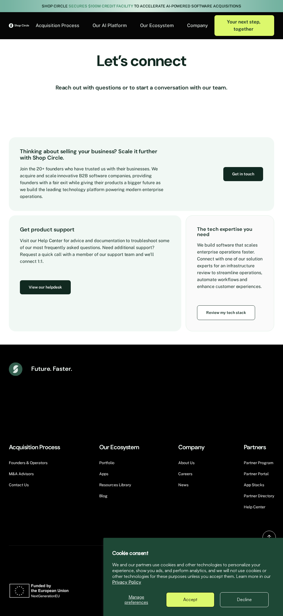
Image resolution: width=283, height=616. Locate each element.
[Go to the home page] (19, 25)
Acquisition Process (57, 25)
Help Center (254, 507)
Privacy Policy (126, 582)
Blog (103, 496)
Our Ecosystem (157, 25)
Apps (103, 474)
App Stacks (254, 485)
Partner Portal (256, 474)
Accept (190, 599)
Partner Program (258, 463)
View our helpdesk (45, 287)
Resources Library (115, 485)
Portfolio (106, 463)
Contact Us (19, 485)
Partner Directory (259, 496)
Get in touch (243, 174)
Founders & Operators (28, 463)
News (183, 485)
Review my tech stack (226, 312)
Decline (244, 599)
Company (197, 25)
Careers (185, 474)
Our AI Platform (110, 25)
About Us (186, 463)
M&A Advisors (21, 474)
